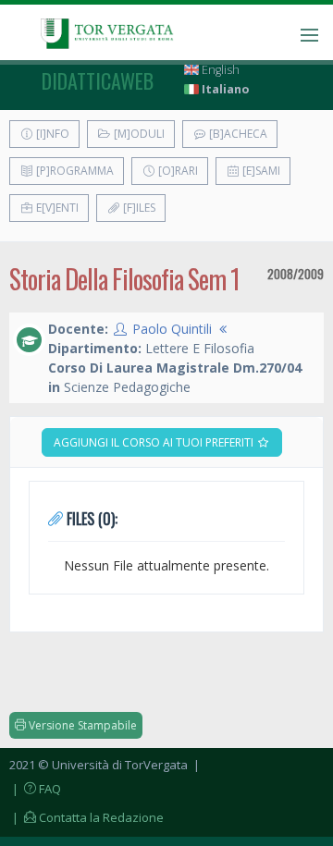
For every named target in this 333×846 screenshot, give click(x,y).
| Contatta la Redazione (86, 817)
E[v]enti (56, 207)
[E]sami (260, 170)
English (219, 70)
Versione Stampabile (81, 725)
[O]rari (176, 170)
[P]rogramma (73, 170)
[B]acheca (236, 133)
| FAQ (35, 788)
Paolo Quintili (172, 328)
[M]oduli (138, 133)
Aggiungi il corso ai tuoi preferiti (155, 442)
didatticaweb (98, 80)
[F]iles (137, 207)
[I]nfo (51, 133)
